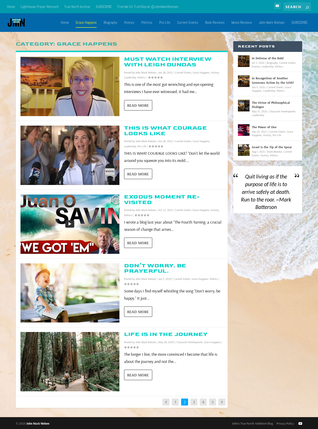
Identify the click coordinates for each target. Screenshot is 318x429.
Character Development (189, 342)
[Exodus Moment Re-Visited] (69, 224)
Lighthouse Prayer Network (39, 6)
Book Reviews (214, 23)
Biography (110, 23)
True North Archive (77, 6)
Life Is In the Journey (166, 334)
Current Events (187, 23)
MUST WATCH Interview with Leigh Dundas (167, 61)
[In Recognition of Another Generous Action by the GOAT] (244, 81)
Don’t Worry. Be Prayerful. (155, 268)
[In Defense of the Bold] (244, 61)
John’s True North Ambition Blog (252, 423)
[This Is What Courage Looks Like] (69, 155)
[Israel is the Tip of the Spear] (244, 150)
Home (11, 6)
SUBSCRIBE (104, 6)
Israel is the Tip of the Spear (272, 147)
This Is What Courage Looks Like (165, 130)
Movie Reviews (241, 23)
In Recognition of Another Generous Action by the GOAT (273, 80)
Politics (146, 23)
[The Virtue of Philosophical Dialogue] (244, 105)
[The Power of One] (244, 130)
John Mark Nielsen (271, 23)
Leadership (130, 77)
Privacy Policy (285, 423)
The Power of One (264, 127)
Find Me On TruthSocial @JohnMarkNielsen (147, 6)
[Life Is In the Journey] (69, 361)
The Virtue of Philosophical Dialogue (271, 105)
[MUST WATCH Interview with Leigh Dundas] (69, 86)
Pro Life (164, 23)
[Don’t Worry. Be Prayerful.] (69, 293)
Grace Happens (86, 23)
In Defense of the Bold (268, 58)
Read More (138, 105)
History (129, 23)
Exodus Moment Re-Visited (162, 199)
